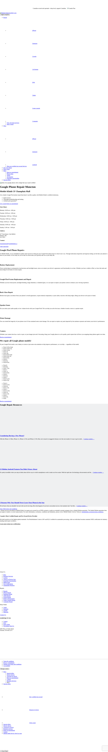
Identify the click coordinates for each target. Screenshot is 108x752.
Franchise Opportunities (9, 581)
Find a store (6, 169)
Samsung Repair (7, 594)
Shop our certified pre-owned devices (17, 166)
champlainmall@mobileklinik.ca (8, 243)
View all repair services (13, 123)
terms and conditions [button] (8, 509)
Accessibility (6, 666)
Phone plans (10, 174)
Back (8, 682)
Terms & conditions (8, 661)
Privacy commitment (8, 663)
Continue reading (89, 439)
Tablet (34, 95)
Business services (8, 729)
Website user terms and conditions (12, 664)
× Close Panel (4, 751)
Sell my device (11, 675)
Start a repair (10, 124)
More (4, 171)
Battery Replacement (9, 598)
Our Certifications (8, 584)
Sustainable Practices (9, 585)
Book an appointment (12, 172)
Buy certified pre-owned (35, 697)
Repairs (5, 591)
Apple (5, 607)
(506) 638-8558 (4, 246)
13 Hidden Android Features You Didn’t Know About (18, 469)
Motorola (5, 612)
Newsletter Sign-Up (8, 626)
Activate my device (12, 676)
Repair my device (34, 710)
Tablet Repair (7, 595)
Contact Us (3, 615)
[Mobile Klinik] (54, 13)
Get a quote (3, 203)
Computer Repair (8, 601)
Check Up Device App (9, 579)
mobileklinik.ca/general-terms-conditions (92, 512)
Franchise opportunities (13, 178)
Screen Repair (7, 597)
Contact (5, 621)
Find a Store (6, 624)
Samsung (34, 43)
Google (34, 56)
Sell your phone (7, 167)
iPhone (34, 30)
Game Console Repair (9, 600)
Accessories (10, 177)
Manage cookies (5, 668)
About (8, 175)
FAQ (4, 623)
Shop (4, 126)
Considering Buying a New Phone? (12, 436)
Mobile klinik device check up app (12, 733)
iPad (33, 82)
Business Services (8, 576)
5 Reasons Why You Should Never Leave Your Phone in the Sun (22, 503)
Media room (6, 582)
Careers (5, 578)
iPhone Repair (7, 592)
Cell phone (35, 69)
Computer (35, 121)
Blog (4, 575)
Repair (5, 17)
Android (34, 164)
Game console (36, 108)
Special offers (7, 180)
